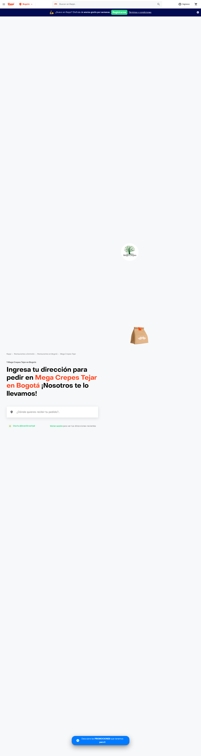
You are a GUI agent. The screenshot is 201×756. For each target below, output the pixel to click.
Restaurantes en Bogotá (47, 354)
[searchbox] (106, 4)
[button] (26, 4)
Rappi (9, 354)
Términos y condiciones (140, 12)
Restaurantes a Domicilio (24, 354)
